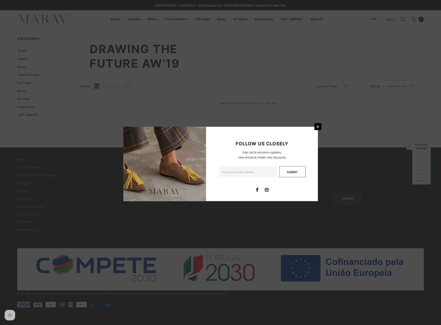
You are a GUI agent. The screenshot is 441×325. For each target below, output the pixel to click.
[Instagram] (266, 189)
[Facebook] (257, 189)
